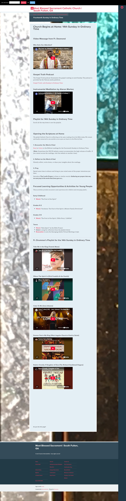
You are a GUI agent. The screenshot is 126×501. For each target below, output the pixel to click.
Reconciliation (67, 469)
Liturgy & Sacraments (54, 469)
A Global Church (38, 475)
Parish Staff (37, 464)
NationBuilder (45, 489)
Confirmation (52, 472)
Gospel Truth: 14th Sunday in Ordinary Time (48, 83)
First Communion (67, 464)
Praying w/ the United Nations (68, 477)
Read (35, 148)
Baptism (37, 472)
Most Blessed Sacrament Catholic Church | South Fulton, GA (57, 9)
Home (35, 14)
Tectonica (56, 489)
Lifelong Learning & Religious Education (47, 14)
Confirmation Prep (68, 467)
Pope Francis (52, 475)
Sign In (32, 2)
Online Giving (38, 469)
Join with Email (5, 2)
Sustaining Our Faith (62, 14)
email (42, 486)
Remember (40, 232)
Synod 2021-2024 (39, 480)
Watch (38, 228)
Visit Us (51, 461)
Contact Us (66, 461)
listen (41, 148)
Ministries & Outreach (68, 472)
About (36, 461)
